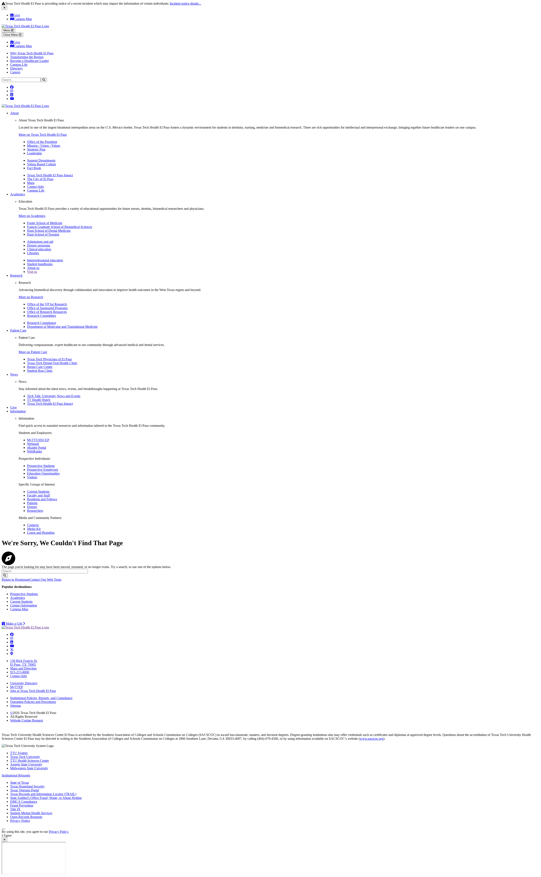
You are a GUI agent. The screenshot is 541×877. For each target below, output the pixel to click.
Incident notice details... (185, 3)
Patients (32, 503)
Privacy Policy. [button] (59, 831)
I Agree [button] (7, 835)
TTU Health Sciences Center (29, 760)
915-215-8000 (19, 672)
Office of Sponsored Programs (47, 308)
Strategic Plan (36, 149)
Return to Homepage (16, 579)
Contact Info (35, 186)
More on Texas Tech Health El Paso (43, 134)
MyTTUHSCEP (38, 440)
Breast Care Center (39, 367)
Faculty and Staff (38, 495)
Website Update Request (26, 720)
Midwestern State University (29, 768)
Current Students (38, 491)
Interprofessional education (45, 260)
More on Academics (32, 216)
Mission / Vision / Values (43, 145)
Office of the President (42, 142)
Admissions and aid (40, 241)
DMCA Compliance (23, 801)
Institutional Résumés (16, 775)
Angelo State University (26, 764)
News (14, 374)
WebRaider (34, 451)
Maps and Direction (23, 668)
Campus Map (23, 19)
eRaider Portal (36, 447)
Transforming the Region (27, 57)
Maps (30, 183)
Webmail (33, 444)
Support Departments (41, 160)
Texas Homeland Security (27, 786)
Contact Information (23, 605)
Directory (16, 68)
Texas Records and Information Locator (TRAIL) (43, 794)
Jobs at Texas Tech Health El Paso (33, 691)
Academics (17, 194)
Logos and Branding (41, 532)
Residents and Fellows (42, 499)
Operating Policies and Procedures (33, 702)
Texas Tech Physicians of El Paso (49, 359)
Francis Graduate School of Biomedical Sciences (59, 227)
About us (33, 268)
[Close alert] (4, 7)
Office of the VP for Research (47, 304)
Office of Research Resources (47, 312)
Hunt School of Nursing (43, 234)
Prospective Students (41, 466)
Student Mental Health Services (31, 813)
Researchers (35, 510)
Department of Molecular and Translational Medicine (62, 326)
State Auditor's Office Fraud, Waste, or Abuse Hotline (46, 798)
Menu (7, 30)
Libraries (33, 253)
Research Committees (41, 315)
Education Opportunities (43, 473)
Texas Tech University (25, 757)
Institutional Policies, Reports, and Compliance (41, 698)
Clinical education (39, 249)
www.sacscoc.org (371, 738)
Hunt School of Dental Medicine (49, 230)
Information (18, 411)
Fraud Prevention (21, 805)
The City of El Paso (40, 179)
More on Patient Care (33, 352)
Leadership (34, 153)
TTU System (18, 753)
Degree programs (38, 245)
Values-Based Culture (41, 164)
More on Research (31, 297)
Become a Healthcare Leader (29, 61)
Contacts (33, 525)
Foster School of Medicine (44, 223)
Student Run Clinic (40, 370)
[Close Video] (4, 839)
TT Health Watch (38, 400)
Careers (15, 72)
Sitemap (15, 705)
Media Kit (34, 529)
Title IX (15, 809)
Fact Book (34, 168)
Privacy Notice (20, 820)
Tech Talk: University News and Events (53, 396)
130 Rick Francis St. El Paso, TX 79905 (23, 662)
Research (16, 275)
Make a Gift (15, 623)
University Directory (24, 683)
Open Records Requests (26, 817)
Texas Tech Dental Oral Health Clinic (52, 363)
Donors (32, 507)
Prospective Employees (42, 469)
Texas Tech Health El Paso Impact (50, 175)
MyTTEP (16, 687)
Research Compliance (41, 323)
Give (17, 15)
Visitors (32, 477)
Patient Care (18, 330)
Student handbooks (40, 264)
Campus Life (18, 64)
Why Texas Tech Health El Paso (31, 53)
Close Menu (11, 34)
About (14, 113)
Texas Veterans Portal (24, 790)
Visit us (32, 271)
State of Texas (19, 782)
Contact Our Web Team (45, 579)
